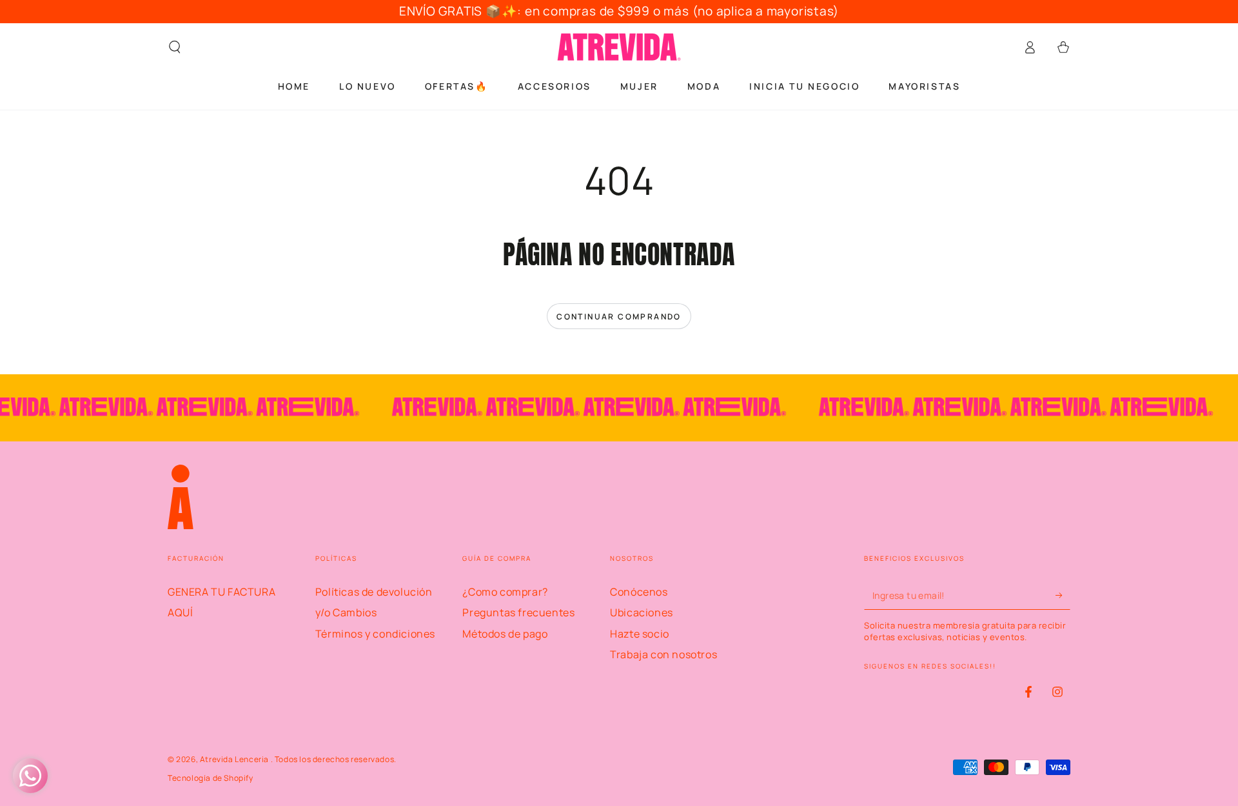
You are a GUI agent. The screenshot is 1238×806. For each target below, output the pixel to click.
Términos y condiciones (375, 634)
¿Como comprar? (504, 592)
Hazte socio (639, 634)
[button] (175, 47)
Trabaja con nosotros (663, 654)
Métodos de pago (504, 634)
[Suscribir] (1063, 595)
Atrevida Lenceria (235, 759)
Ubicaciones (641, 612)
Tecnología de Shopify (210, 778)
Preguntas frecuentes (518, 612)
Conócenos (638, 592)
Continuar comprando (619, 316)
